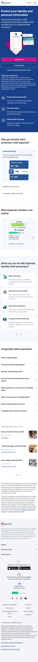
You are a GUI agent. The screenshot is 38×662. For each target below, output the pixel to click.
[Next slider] (24, 334)
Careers (28, 608)
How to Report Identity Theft (11, 460)
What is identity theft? (9, 358)
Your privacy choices (19, 588)
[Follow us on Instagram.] (21, 598)
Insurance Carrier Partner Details (10, 649)
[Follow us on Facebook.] (12, 598)
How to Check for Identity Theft (12, 432)
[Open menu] (34, 2)
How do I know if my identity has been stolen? (15, 379)
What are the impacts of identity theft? (15, 397)
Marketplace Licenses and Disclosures (12, 642)
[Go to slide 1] (17, 334)
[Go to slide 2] (21, 334)
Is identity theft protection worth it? (14, 411)
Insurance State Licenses (8, 646)
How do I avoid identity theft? (12, 372)
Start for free (19, 59)
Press (9, 616)
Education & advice (6, 549)
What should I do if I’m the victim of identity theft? (17, 389)
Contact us (28, 614)
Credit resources (6, 554)
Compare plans (19, 65)
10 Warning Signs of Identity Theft (13, 446)
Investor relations (28, 611)
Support (3, 544)
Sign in (29, 3)
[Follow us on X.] (16, 598)
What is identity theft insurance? (13, 404)
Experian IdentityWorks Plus (16, 511)
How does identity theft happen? (13, 365)
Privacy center (10, 608)
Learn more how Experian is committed (19, 579)
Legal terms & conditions (10, 604)
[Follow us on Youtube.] (25, 598)
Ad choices (28, 604)
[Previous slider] (13, 334)
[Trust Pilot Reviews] (19, 593)
